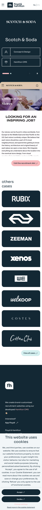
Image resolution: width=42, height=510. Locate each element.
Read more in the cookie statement (21, 507)
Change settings (21, 504)
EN (38, 5)
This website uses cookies (21, 439)
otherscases (8, 183)
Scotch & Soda (21, 39)
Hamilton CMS (22, 409)
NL (34, 5)
